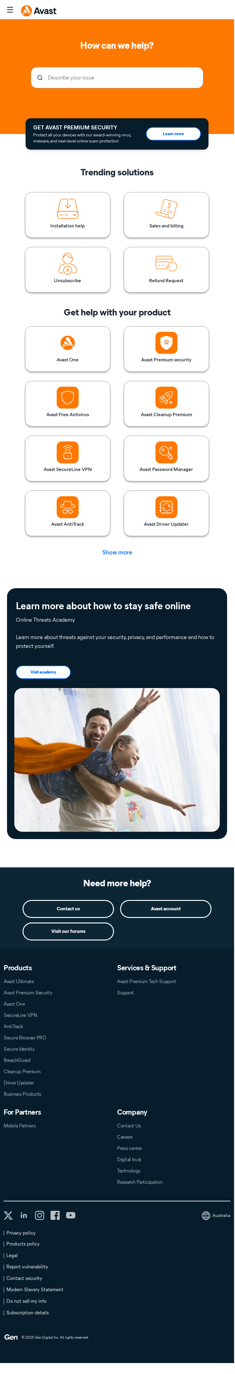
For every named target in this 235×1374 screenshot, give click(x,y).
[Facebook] (55, 1215)
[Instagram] (39, 1215)
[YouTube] (70, 1215)
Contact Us (129, 1126)
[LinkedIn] (24, 1215)
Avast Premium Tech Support (146, 981)
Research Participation (139, 1182)
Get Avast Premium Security (75, 127)
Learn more (173, 133)
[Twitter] (8, 1215)
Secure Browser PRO (25, 1038)
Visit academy (43, 672)
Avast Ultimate (19, 981)
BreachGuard (17, 1060)
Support (125, 993)
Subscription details (27, 1313)
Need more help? (117, 883)
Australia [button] (221, 1215)
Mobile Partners (20, 1126)
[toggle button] (9, 10)
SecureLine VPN (20, 1015)
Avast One (14, 1004)
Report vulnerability (27, 1267)
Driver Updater (19, 1083)
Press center (129, 1148)
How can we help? (117, 45)
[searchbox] (117, 77)
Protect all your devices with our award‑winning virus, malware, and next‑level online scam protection (82, 137)
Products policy (23, 1244)
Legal (12, 1255)
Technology (129, 1171)
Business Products (22, 1094)
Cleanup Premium (22, 1071)
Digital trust (129, 1159)
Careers (125, 1137)
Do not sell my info (26, 1301)
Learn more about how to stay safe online (103, 606)
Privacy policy (21, 1233)
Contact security (24, 1278)
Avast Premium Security (28, 993)
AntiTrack (13, 1026)
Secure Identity (19, 1049)
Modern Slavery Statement (34, 1289)
